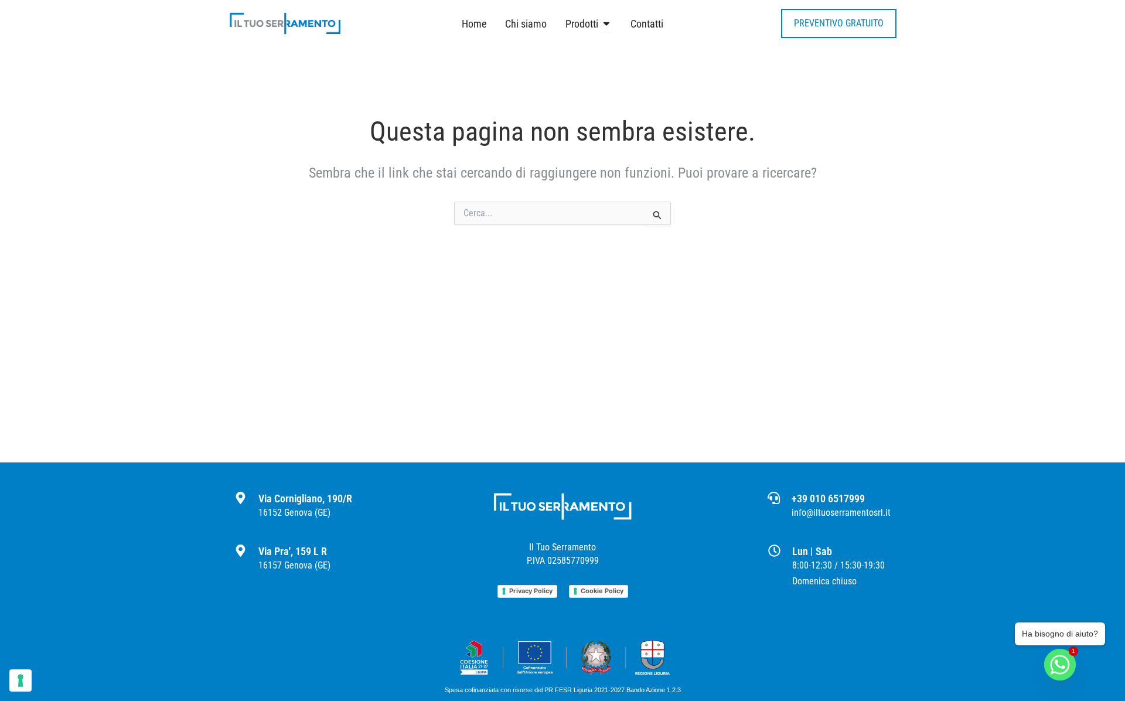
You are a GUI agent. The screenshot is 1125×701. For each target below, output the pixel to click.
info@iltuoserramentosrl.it (841, 512)
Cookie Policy (602, 591)
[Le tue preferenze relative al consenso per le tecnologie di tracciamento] (20, 680)
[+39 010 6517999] (774, 498)
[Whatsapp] (1060, 670)
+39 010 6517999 (828, 498)
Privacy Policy (531, 591)
